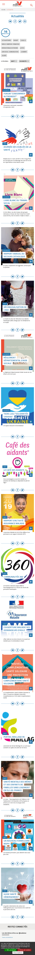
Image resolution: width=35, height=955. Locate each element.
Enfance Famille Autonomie (10, 48)
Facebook (15, 21)
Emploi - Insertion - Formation (10, 44)
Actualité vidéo (6, 40)
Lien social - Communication (10, 52)
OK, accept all (11, 950)
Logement (24, 52)
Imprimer (25, 21)
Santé (13, 61)
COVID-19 (23, 40)
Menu (3, 4)
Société (4, 55)
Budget (16, 40)
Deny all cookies (25, 950)
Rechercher (31, 4)
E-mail (10, 21)
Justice (22, 48)
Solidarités (23, 61)
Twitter (20, 21)
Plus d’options (17, 952)
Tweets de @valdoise (7, 937)
